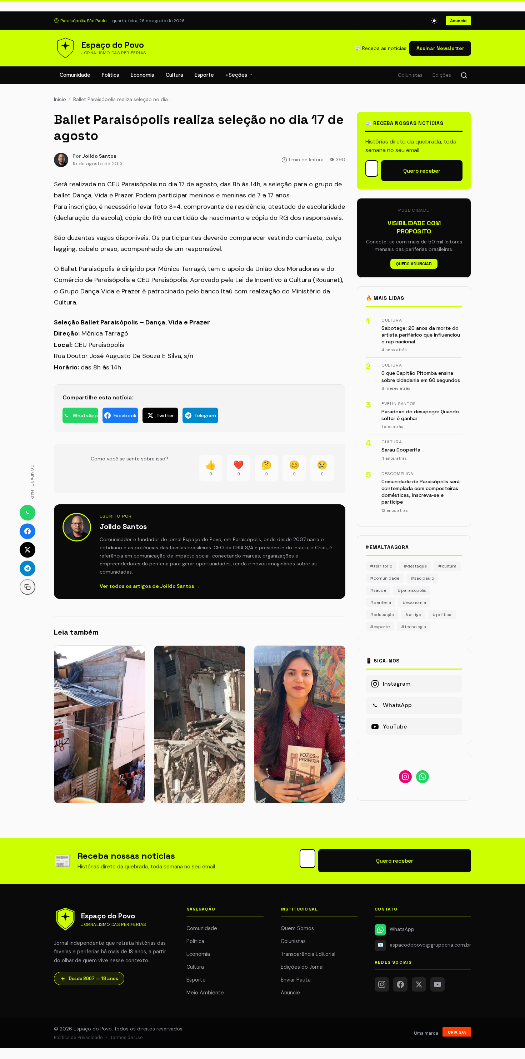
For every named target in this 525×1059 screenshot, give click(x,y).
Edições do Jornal (302, 967)
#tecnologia (413, 627)
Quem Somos (297, 928)
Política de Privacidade (78, 1037)
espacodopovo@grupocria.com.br (424, 945)
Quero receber (421, 170)
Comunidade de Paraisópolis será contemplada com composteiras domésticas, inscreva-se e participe (420, 491)
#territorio (381, 566)
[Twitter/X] (419, 984)
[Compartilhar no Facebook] (27, 531)
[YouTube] (437, 984)
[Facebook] (400, 984)
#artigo (413, 614)
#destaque (415, 566)
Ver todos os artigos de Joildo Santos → (150, 586)
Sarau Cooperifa (400, 450)
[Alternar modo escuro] (434, 21)
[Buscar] (464, 75)
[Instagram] (382, 984)
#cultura (447, 566)
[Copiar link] (27, 587)
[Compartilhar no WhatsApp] (27, 512)
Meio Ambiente (205, 992)
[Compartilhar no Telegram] (27, 568)
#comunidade (384, 578)
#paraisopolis (412, 590)
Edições (441, 75)
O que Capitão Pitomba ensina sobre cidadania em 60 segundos (420, 376)
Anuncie (458, 21)
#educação (382, 614)
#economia (414, 602)
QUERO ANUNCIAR (414, 264)
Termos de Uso (126, 1037)
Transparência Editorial (308, 954)
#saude (378, 590)
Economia (142, 75)
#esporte (380, 627)
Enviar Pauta (296, 980)
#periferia (380, 602)
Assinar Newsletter (440, 48)
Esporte (204, 75)
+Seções (237, 75)
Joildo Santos (99, 156)
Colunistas (410, 75)
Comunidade (75, 75)
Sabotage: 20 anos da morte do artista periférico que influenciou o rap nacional (420, 335)
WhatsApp (402, 929)
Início (60, 99)
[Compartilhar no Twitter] (27, 550)
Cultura (174, 75)
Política (110, 75)
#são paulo (422, 578)
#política (441, 614)
